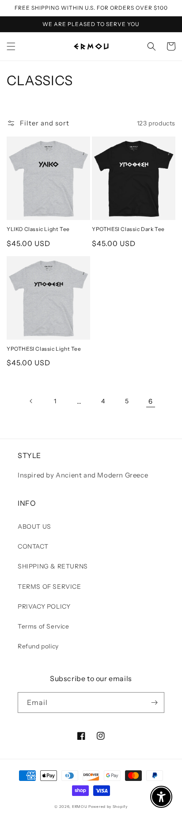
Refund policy (38, 646)
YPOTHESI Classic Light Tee (44, 348)
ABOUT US (34, 526)
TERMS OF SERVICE (49, 587)
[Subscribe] (154, 702)
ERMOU (79, 806)
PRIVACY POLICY (44, 606)
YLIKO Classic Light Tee (38, 229)
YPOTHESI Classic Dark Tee (128, 229)
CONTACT (33, 546)
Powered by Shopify (108, 806)
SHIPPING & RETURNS (53, 566)
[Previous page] (31, 401)
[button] (11, 46)
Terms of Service (43, 626)
